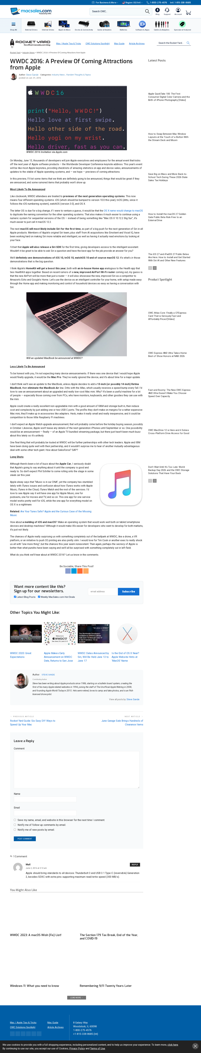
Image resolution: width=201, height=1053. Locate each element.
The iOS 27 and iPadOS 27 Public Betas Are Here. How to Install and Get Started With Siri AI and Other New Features (169, 257)
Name (17, 793)
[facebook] (38, 699)
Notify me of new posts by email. (36, 829)
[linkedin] (42, 699)
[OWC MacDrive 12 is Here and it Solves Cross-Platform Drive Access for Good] (169, 415)
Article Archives (137, 43)
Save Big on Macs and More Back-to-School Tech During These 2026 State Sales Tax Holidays (168, 177)
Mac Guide (119, 43)
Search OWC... (99, 11)
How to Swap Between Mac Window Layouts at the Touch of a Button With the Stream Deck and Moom (168, 137)
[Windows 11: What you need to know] (41, 964)
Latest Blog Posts (25, 597)
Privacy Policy (77, 1048)
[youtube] (46, 699)
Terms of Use (97, 1048)
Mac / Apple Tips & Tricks (68, 43)
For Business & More (106, 2)
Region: (133, 2)
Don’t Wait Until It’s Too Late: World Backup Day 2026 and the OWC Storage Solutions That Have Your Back (168, 470)
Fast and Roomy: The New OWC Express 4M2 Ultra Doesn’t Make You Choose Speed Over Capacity (169, 393)
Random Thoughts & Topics (78, 75)
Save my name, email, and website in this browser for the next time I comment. (61, 820)
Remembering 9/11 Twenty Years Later (106, 986)
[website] (34, 699)
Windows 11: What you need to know (34, 986)
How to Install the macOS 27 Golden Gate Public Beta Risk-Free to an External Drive (167, 217)
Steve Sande (32, 75)
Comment (19, 748)
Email (17, 807)
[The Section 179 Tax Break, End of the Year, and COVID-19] (111, 914)
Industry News (58, 75)
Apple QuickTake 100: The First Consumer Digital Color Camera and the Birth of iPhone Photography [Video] (169, 96)
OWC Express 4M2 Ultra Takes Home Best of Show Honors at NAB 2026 (167, 355)
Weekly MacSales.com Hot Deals (57, 597)
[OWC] (31, 12)
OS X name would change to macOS (123, 210)
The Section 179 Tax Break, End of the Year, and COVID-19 (109, 936)
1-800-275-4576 (158, 2)
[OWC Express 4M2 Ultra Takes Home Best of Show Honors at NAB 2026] (169, 338)
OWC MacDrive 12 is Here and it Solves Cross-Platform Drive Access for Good (168, 432)
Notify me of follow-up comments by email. (42, 824)
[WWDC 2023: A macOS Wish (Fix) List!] (41, 914)
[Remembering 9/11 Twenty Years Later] (111, 964)
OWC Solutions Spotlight (98, 43)
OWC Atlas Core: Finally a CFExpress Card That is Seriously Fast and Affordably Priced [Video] (167, 316)
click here (173, 1044)
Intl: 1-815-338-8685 (180, 2)
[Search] (147, 12)
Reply (135, 865)
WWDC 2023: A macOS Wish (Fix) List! (35, 935)
